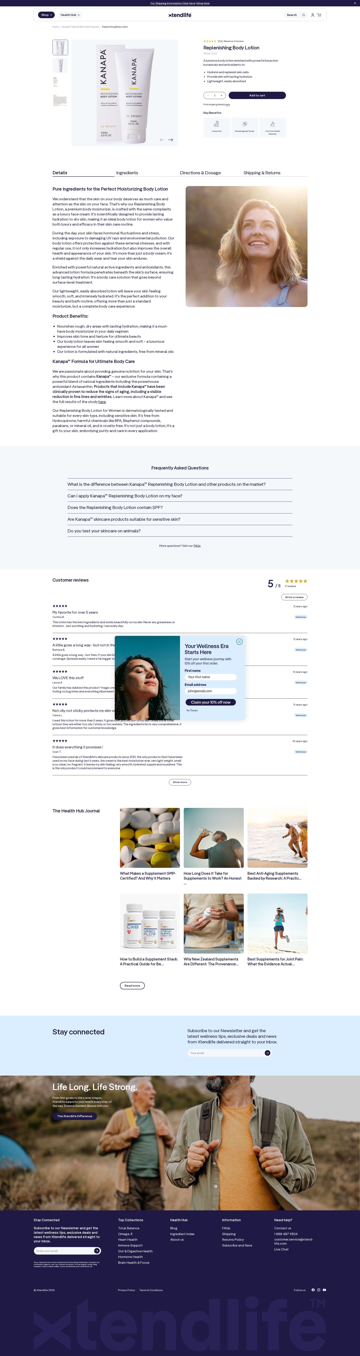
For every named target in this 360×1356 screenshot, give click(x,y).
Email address (195, 684)
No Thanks (192, 710)
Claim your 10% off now (210, 702)
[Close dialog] (239, 642)
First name (193, 670)
